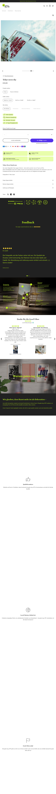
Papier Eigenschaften (7, 180)
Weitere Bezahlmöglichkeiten (42, 143)
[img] (28, 321)
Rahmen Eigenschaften (8, 184)
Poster (5, 92)
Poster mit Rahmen (14, 92)
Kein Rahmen (6, 108)
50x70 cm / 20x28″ (19, 100)
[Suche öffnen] (44, 6)
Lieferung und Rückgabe (8, 188)
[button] (2, 71)
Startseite (4, 10)
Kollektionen (10, 10)
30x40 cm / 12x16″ (8, 100)
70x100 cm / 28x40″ (31, 100)
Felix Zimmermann (9, 76)
